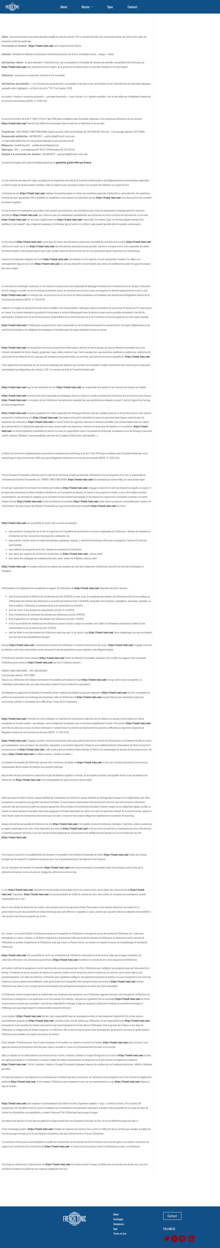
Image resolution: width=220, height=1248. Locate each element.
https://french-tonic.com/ (41, 45)
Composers (118, 1224)
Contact (132, 6)
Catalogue (118, 1219)
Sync (110, 6)
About (63, 6)
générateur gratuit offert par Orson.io (73, 162)
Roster (86, 6)
